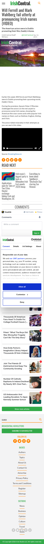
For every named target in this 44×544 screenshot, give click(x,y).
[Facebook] (15, 441)
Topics (22, 457)
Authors (22, 452)
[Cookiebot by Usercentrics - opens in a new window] (31, 239)
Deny (22, 302)
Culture (22, 521)
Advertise (22, 473)
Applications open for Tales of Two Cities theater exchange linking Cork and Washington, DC (8, 191)
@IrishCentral (27, 35)
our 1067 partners (17, 258)
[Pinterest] (28, 441)
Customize (20, 294)
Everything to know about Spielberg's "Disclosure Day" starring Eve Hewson (35, 180)
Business (22, 511)
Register (22, 488)
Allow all (22, 287)
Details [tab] (16, 246)
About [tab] (38, 246)
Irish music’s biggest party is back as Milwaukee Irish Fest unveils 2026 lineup (21, 180)
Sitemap (22, 493)
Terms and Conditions (22, 483)
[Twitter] (19, 441)
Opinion (22, 516)
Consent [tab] (6, 246)
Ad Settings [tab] (27, 246)
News (22, 506)
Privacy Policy (22, 478)
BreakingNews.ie (15, 154)
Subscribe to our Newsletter (22, 431)
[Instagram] (24, 441)
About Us (22, 462)
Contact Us (22, 468)
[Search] (39, 3)
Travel (22, 526)
